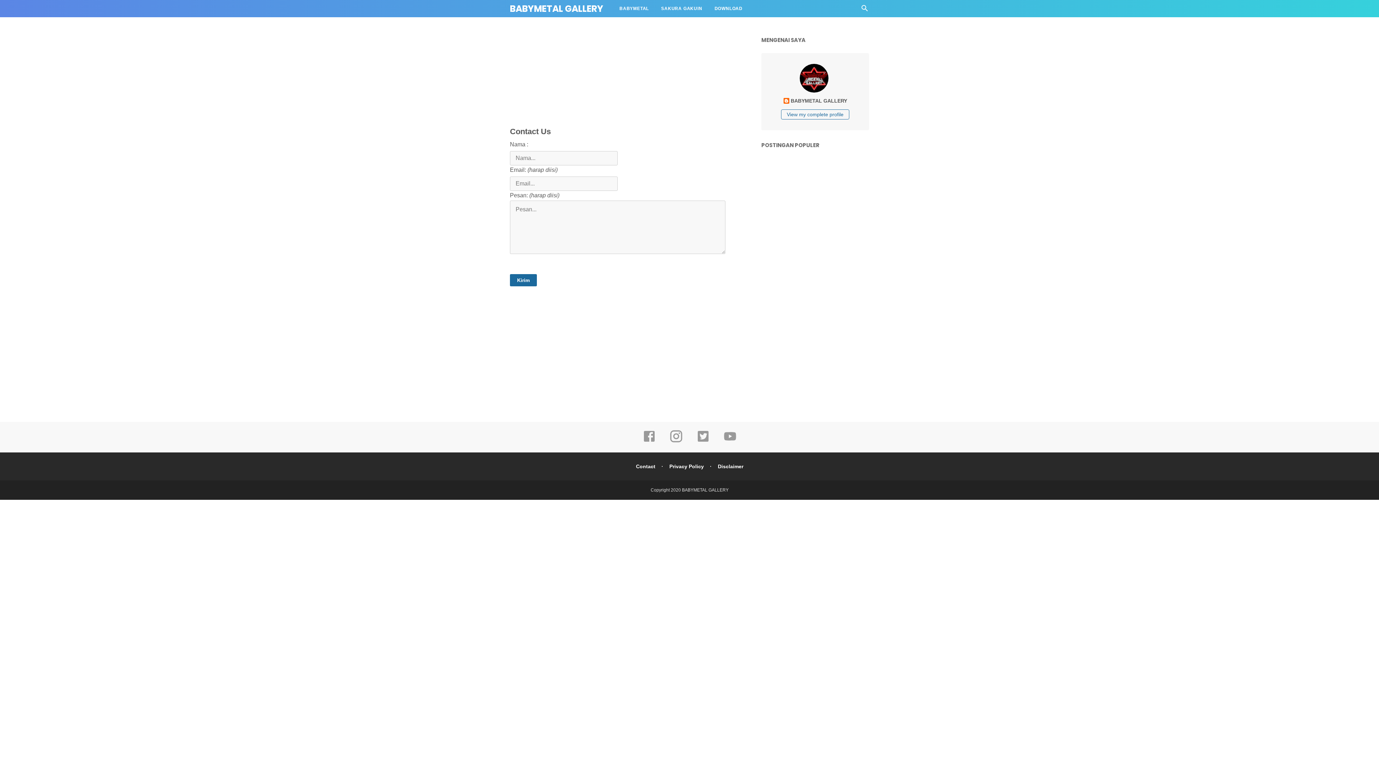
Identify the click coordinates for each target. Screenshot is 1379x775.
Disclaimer (730, 466)
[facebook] (649, 441)
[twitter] (703, 441)
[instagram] (676, 441)
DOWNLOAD (729, 8)
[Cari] (864, 10)
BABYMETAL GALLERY (556, 9)
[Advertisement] (684, 81)
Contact (645, 466)
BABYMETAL (634, 8)
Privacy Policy (686, 466)
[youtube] (730, 441)
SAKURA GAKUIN (681, 8)
